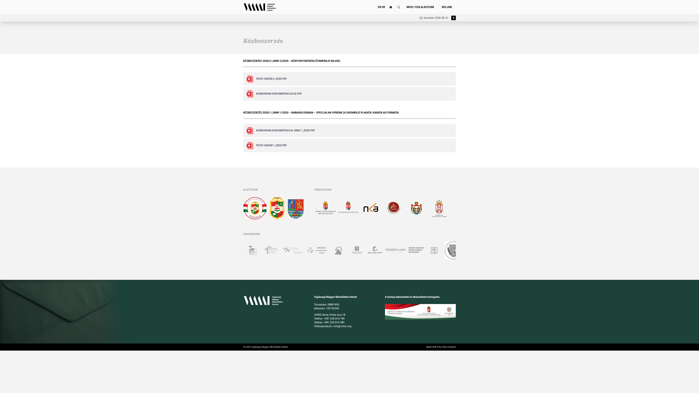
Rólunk (447, 7)
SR (383, 7)
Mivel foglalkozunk (420, 7)
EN (379, 7)
